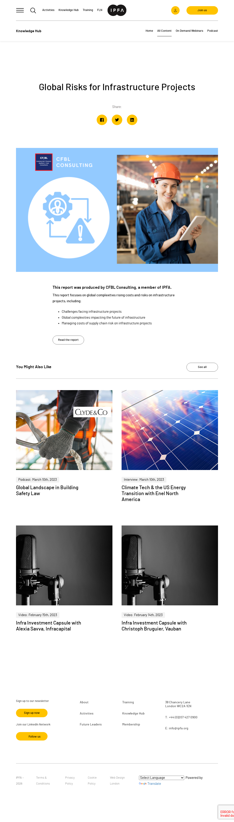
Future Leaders (91, 724)
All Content (164, 30)
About (84, 702)
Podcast (212, 30)
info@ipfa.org (178, 728)
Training (128, 702)
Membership (131, 724)
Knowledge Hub (133, 713)
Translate (154, 783)
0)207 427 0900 (186, 717)
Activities (86, 713)
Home (149, 30)
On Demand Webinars (189, 30)
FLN (99, 10)
